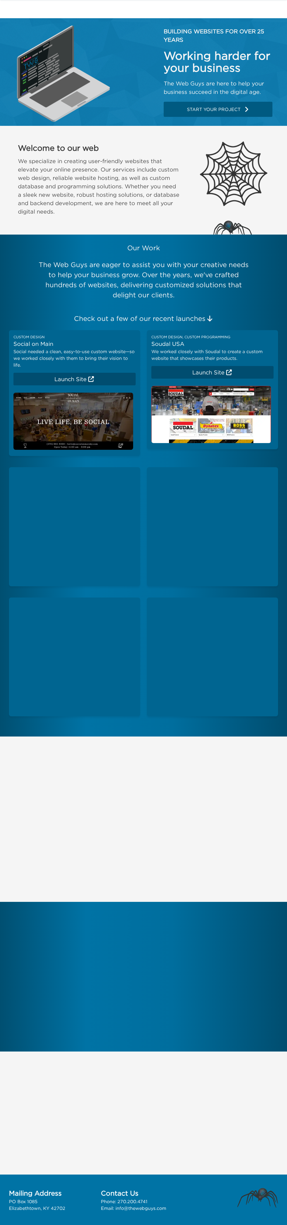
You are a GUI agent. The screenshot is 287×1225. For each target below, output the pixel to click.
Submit (263, 1157)
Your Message (143, 1122)
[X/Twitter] (33, 1104)
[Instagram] (52, 1104)
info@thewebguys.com (140, 1208)
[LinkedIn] (70, 1104)
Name (146, 1091)
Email (147, 1105)
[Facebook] (16, 1104)
